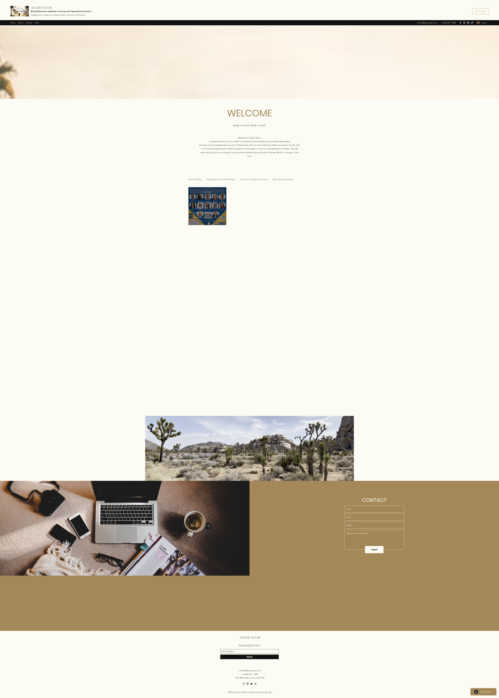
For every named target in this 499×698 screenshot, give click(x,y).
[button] (277, 311)
